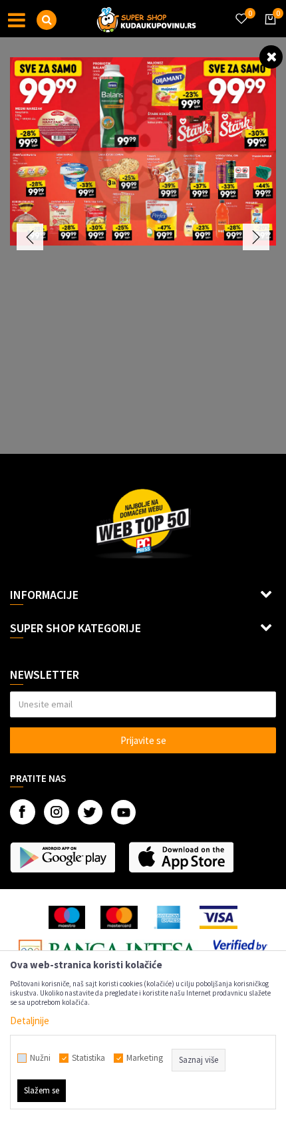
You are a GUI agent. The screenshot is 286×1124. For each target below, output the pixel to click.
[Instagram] (56, 812)
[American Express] (169, 917)
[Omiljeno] (241, 11)
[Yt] (123, 812)
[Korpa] (268, 31)
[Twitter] (90, 812)
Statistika (88, 1058)
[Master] (118, 917)
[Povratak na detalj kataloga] (271, 56)
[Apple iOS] (180, 857)
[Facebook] (22, 812)
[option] (143, 151)
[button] (47, 20)
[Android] (62, 857)
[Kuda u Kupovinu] (146, 19)
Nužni (40, 1058)
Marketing (144, 1058)
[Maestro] (67, 917)
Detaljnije (29, 1020)
